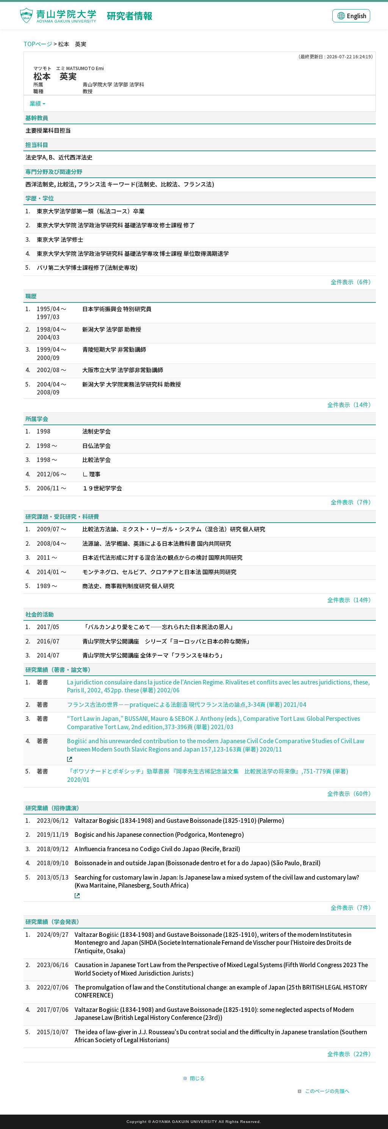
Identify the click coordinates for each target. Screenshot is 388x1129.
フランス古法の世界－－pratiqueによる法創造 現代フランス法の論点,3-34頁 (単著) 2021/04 (186, 704)
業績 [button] (35, 103)
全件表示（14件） (350, 405)
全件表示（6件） (352, 282)
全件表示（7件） (352, 502)
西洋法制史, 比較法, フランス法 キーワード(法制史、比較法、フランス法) (119, 184)
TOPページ (37, 44)
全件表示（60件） (350, 793)
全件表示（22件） (350, 1054)
